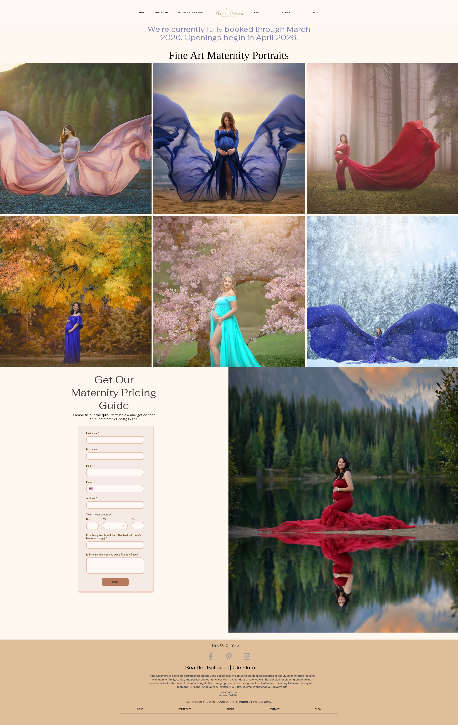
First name (92, 433)
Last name (92, 449)
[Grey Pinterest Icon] (228, 656)
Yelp (235, 645)
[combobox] (115, 525)
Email (90, 465)
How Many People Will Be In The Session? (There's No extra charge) (113, 537)
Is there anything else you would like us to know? (112, 554)
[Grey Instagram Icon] (247, 656)
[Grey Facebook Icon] (210, 656)
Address (91, 498)
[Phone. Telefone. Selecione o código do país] (92, 488)
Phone (90, 481)
